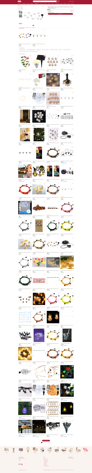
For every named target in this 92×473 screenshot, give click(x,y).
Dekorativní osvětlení (25, 5)
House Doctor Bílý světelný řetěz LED (65, 343)
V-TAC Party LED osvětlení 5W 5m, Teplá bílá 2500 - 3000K (26, 343)
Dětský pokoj (71, 452)
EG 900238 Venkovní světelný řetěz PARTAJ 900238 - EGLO (68, 106)
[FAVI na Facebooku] (19, 464)
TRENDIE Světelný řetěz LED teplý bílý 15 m (38, 179)
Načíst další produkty (45, 440)
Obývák (57, 452)
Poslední (49, 442)
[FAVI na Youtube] (21, 464)
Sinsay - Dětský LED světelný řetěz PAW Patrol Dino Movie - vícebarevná (56, 142)
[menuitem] (20, 3)
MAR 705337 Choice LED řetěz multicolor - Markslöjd (67, 179)
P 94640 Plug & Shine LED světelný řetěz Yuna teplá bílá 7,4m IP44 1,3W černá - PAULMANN (72, 142)
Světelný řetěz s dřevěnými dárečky (51, 106)
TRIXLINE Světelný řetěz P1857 (37, 142)
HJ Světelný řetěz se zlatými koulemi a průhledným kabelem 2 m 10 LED (42, 197)
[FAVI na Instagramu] (20, 464)
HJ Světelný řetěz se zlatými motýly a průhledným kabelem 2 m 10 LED (70, 270)
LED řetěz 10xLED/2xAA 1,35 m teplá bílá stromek (67, 416)
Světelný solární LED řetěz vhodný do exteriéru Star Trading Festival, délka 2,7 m (57, 124)
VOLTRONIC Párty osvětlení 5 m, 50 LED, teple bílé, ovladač (54, 398)
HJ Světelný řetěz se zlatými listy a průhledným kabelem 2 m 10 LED (27, 252)
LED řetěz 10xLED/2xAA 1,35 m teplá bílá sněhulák (53, 325)
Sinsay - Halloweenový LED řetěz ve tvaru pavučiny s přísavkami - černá (28, 124)
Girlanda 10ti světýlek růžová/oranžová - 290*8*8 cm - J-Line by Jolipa (42, 288)
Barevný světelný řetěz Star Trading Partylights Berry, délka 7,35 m (69, 197)
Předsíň (78, 452)
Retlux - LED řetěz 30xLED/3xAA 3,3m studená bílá (25, 325)
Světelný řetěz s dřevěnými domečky (51, 69)
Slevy (85, 452)
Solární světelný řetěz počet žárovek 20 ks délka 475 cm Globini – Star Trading (43, 69)
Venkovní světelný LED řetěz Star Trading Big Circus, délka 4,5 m (69, 69)
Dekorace (14, 452)
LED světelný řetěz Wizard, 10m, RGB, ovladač (38, 416)
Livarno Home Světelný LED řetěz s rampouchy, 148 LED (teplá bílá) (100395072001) (71, 325)
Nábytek (7, 452)
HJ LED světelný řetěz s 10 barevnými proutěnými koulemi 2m (41, 270)
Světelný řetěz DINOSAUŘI (22, 69)
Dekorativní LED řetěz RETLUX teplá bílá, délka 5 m (25, 361)
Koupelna (49, 452)
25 (43, 6)
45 (44, 384)
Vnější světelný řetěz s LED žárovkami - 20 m (24, 179)
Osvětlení (21, 5)
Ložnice (64, 452)
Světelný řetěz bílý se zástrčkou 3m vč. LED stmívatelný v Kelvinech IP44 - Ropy (29, 106)
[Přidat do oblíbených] (30, 30)
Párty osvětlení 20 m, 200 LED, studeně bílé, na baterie (40, 106)
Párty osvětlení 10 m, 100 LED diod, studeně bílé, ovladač (40, 398)
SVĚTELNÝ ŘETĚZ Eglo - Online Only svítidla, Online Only (68, 434)
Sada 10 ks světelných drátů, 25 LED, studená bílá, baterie (54, 416)
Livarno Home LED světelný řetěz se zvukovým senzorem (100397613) (56, 179)
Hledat (58, 1)
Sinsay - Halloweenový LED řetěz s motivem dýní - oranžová (26, 142)
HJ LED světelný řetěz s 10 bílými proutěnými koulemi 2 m (40, 124)
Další (45, 442)
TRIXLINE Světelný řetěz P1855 (37, 343)
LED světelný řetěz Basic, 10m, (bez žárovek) (24, 398)
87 (44, 92)
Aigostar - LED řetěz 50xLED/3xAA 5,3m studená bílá (25, 215)
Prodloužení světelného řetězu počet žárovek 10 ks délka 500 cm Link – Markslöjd (57, 215)
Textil (21, 452)
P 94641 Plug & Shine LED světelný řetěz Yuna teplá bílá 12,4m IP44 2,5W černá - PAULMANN (72, 252)
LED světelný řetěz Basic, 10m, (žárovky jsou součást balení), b (55, 434)
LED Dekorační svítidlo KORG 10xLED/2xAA (38, 215)
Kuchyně (42, 452)
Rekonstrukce (35, 452)
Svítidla (28, 452)
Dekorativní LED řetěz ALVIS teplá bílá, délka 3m (53, 270)
